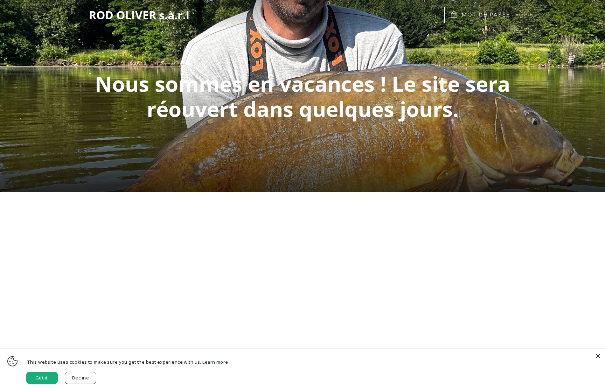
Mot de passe (486, 15)
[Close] (597, 355)
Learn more (215, 362)
